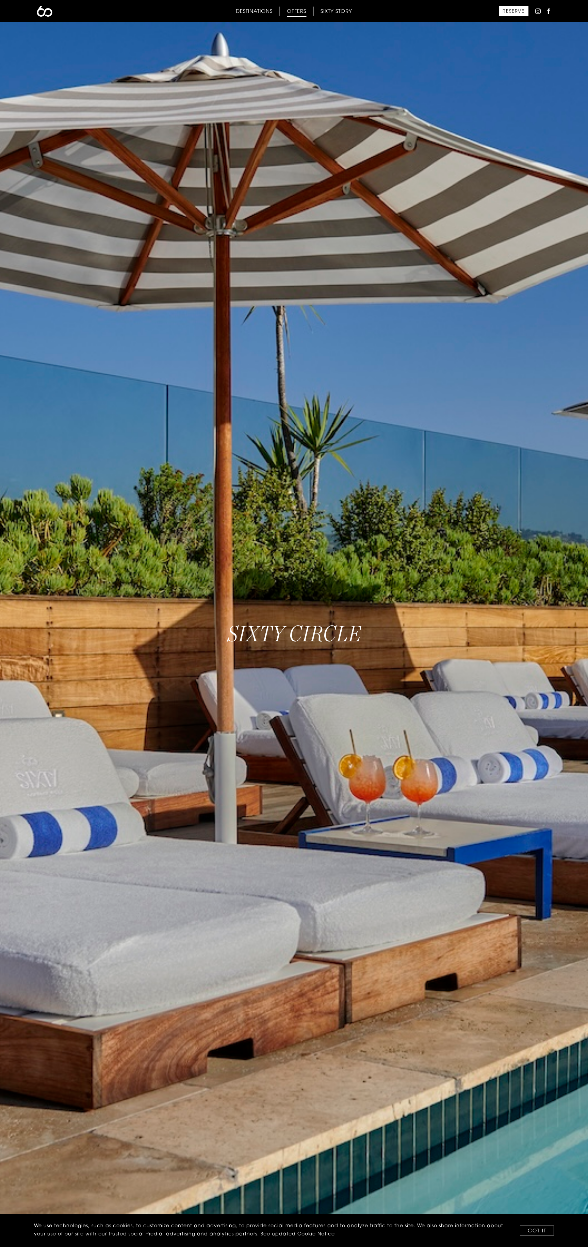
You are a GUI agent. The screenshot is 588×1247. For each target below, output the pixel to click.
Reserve (514, 11)
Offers (296, 11)
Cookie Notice (316, 1234)
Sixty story (336, 11)
